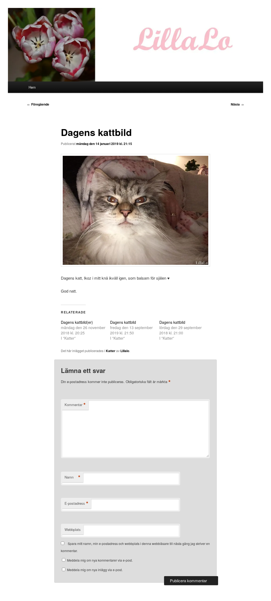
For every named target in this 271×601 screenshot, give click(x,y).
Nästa (237, 104)
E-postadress (76, 503)
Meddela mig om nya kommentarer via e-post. (100, 560)
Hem (32, 87)
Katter (110, 350)
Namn (72, 477)
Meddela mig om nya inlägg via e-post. (95, 569)
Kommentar (75, 404)
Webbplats (73, 529)
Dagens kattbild (123, 322)
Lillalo (124, 350)
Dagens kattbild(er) (77, 322)
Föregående (38, 104)
